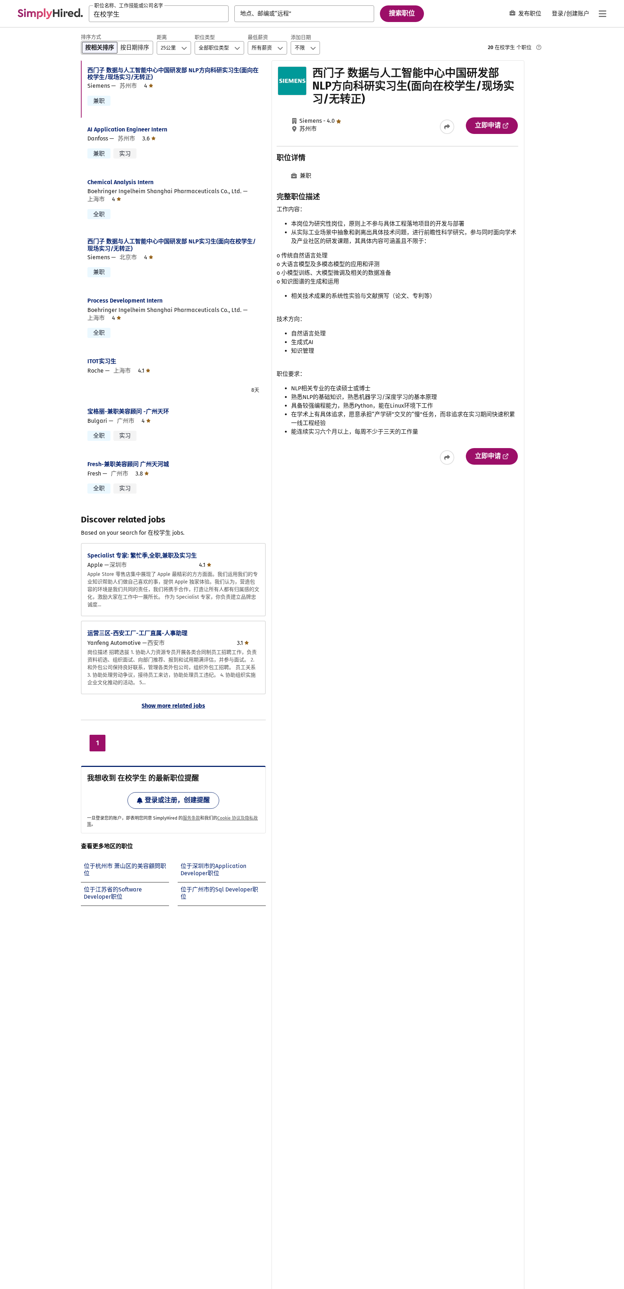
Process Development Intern (124, 300)
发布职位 (529, 13)
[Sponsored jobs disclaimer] (538, 47)
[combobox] (159, 13)
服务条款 (191, 818)
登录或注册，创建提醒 (177, 800)
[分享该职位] (447, 127)
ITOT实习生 (101, 361)
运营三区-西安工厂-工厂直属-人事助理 (137, 633)
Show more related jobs (173, 705)
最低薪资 (258, 37)
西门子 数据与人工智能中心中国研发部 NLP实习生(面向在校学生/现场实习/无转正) (171, 245)
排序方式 (91, 37)
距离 (162, 37)
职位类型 (205, 37)
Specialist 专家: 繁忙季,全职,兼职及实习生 (142, 555)
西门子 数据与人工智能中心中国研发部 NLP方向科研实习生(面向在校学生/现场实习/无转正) (173, 74)
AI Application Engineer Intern (127, 129)
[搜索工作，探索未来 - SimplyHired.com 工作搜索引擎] (50, 13)
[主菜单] (602, 13)
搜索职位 (402, 13)
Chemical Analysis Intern (120, 182)
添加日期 (301, 37)
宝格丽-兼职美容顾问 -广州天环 (128, 411)
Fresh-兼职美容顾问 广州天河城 (128, 464)
